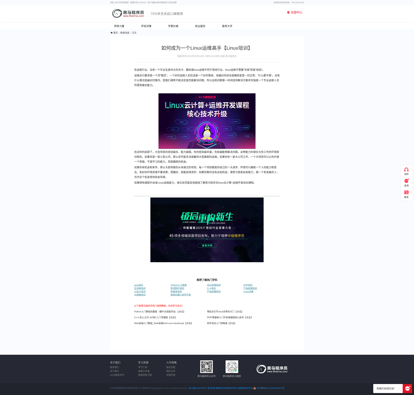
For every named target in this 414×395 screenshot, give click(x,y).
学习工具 (142, 367)
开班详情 (146, 26)
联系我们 (114, 367)
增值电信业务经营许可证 (226, 388)
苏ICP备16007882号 (197, 388)
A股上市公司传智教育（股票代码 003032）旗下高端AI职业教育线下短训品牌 (143, 2)
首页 (115, 32)
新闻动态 (124, 32)
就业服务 (200, 26)
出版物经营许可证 (245, 388)
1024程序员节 (117, 375)
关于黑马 (114, 371)
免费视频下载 (145, 375)
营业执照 (211, 388)
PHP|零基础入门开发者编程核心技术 (225, 317)
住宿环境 (170, 375)
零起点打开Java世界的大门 (220, 311)
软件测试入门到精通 (217, 323)
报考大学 (227, 26)
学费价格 (173, 26)
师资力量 (119, 26)
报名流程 (170, 367)
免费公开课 (143, 371)
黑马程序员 (211, 182)
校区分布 (170, 371)
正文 (134, 32)
